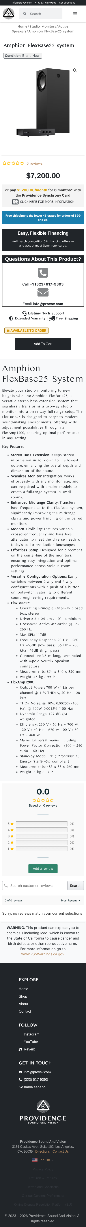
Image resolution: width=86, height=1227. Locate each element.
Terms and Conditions (43, 1187)
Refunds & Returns (43, 1178)
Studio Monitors (43, 26)
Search (75, 885)
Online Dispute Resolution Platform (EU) (43, 1204)
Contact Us (60, 1151)
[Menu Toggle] (75, 13)
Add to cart (43, 344)
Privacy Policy (43, 1169)
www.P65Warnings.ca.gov (42, 954)
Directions (42, 1151)
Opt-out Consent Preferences (43, 1196)
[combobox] (44, 13)
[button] (23, 56)
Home (22, 26)
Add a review (43, 868)
